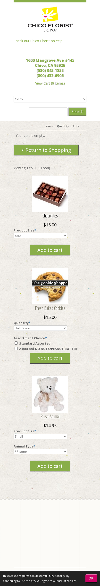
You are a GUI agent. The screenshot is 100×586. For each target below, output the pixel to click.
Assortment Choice (29, 338)
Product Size (24, 230)
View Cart (42, 83)
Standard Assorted (34, 343)
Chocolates (50, 215)
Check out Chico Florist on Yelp (38, 41)
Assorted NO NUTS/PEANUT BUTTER (47, 349)
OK (91, 578)
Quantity (21, 323)
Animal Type (23, 446)
